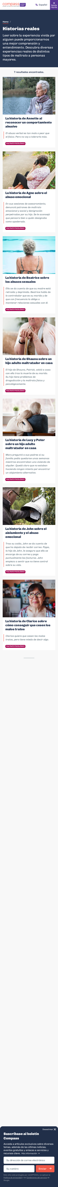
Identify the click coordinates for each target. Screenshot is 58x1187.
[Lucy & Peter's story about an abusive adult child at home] (29, 417)
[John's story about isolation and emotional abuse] (29, 506)
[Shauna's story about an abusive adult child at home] (29, 336)
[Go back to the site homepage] (14, 5)
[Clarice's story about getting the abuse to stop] (29, 598)
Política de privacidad (13, 1178)
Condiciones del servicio (37, 1178)
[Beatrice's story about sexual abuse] (29, 255)
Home (5, 22)
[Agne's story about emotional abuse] (29, 170)
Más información (29, 1153)
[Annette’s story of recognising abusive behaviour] (29, 96)
